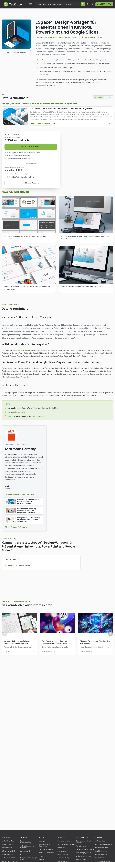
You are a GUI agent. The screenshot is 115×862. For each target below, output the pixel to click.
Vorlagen (61, 838)
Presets (41, 859)
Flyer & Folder (62, 851)
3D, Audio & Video (26, 851)
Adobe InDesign (7, 844)
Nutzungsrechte (38, 416)
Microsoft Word (7, 848)
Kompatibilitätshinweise (16, 412)
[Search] (83, 4)
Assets (41, 838)
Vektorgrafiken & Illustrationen (44, 845)
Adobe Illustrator (7, 854)
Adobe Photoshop (8, 841)
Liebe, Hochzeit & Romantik (85, 849)
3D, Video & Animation (46, 853)
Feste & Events (81, 846)
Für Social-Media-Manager (103, 844)
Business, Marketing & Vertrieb (61, 37)
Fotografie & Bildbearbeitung (25, 842)
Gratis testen (104, 4)
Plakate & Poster (63, 854)
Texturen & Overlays (46, 849)
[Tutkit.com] (14, 4)
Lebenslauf (61, 848)
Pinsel (41, 856)
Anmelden (9, 565)
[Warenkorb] (92, 4)
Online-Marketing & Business (27, 847)
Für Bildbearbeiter (101, 851)
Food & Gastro (81, 859)
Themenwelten (82, 838)
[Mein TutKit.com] (88, 4)
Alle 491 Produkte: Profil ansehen (16, 527)
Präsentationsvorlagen (43, 37)
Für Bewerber (99, 858)
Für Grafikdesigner (101, 854)
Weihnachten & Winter (83, 856)
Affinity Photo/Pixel (8, 851)
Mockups (42, 841)
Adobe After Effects (8, 858)
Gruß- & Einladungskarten (66, 844)
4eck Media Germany (95, 37)
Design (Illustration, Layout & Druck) (29, 858)
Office (22, 854)
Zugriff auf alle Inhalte (31, 147)
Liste (109, 97)
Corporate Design (64, 858)
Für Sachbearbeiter (101, 848)
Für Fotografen (100, 841)
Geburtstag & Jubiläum (83, 853)
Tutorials (24, 838)
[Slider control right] (110, 634)
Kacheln (100, 97)
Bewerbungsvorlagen (65, 841)
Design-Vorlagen (24, 350)
